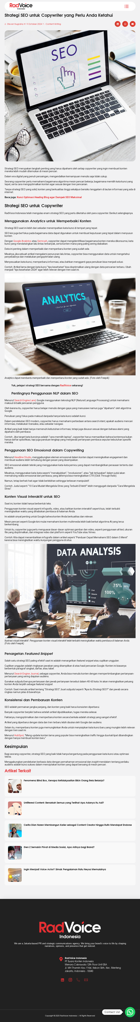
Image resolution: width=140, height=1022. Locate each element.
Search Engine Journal (26, 673)
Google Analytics (22, 241)
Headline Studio (22, 457)
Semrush (42, 241)
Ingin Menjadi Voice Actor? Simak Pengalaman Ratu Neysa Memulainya (65, 869)
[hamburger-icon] (126, 6)
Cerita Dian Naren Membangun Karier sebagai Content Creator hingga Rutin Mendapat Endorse (78, 824)
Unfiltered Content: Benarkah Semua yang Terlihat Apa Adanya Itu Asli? (64, 802)
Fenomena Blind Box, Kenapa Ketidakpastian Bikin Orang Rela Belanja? (64, 780)
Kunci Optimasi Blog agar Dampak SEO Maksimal (49, 197)
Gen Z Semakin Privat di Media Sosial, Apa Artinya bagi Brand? (59, 847)
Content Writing (53, 23)
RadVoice (65, 385)
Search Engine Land (25, 400)
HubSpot (19, 735)
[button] (118, 24)
